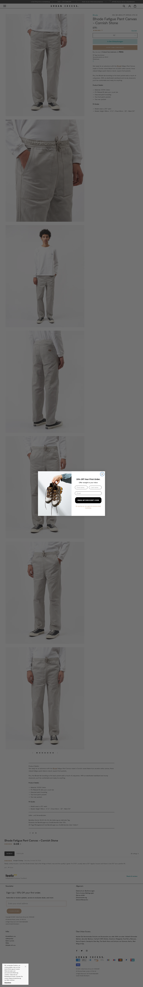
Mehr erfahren (11, 980)
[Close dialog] (102, 474)
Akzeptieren (7, 982)
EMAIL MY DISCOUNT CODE (88, 500)
